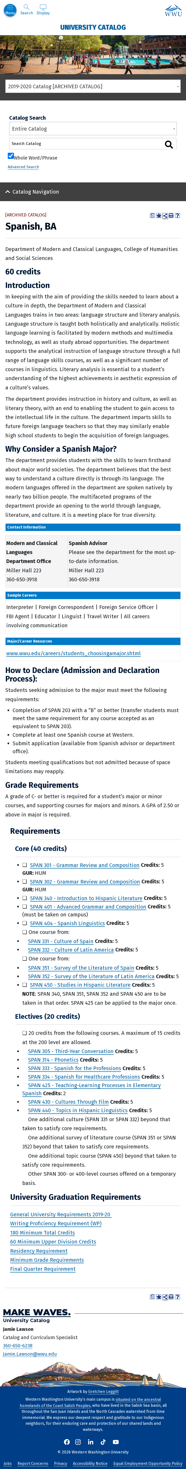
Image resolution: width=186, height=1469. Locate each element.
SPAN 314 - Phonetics (53, 1060)
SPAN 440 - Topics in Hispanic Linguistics (78, 1110)
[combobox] (93, 86)
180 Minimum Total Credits (42, 1232)
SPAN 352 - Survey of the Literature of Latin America (91, 976)
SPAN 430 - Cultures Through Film (68, 1102)
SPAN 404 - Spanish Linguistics (67, 923)
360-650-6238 (17, 1346)
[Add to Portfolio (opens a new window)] (158, 215)
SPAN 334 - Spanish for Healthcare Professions (84, 1077)
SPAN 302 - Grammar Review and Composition (85, 881)
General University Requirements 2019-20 (61, 1214)
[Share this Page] (165, 215)
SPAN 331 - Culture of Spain (60, 941)
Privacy (60, 1463)
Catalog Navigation (36, 191)
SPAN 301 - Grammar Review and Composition (85, 865)
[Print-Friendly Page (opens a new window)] (171, 215)
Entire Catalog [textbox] (29, 128)
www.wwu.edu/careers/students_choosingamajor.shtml (73, 653)
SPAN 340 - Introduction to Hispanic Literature (86, 898)
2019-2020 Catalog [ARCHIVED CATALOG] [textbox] (55, 86)
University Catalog (93, 27)
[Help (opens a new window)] (177, 215)
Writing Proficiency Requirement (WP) (55, 1223)
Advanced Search (23, 167)
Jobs (8, 1463)
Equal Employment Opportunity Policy (147, 1463)
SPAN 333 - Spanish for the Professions (74, 1068)
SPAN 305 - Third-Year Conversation (71, 1051)
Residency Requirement (39, 1250)
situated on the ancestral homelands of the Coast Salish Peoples (90, 1402)
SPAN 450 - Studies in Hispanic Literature (80, 985)
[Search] (169, 144)
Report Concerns (32, 1463)
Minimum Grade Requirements (47, 1259)
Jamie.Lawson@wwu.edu (30, 1354)
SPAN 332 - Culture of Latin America (71, 949)
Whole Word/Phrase (35, 157)
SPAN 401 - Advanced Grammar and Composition (88, 906)
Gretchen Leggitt (103, 1391)
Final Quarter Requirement (43, 1269)
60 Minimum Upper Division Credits (53, 1241)
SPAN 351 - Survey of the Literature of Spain (81, 968)
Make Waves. (37, 1312)
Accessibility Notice (90, 1463)
